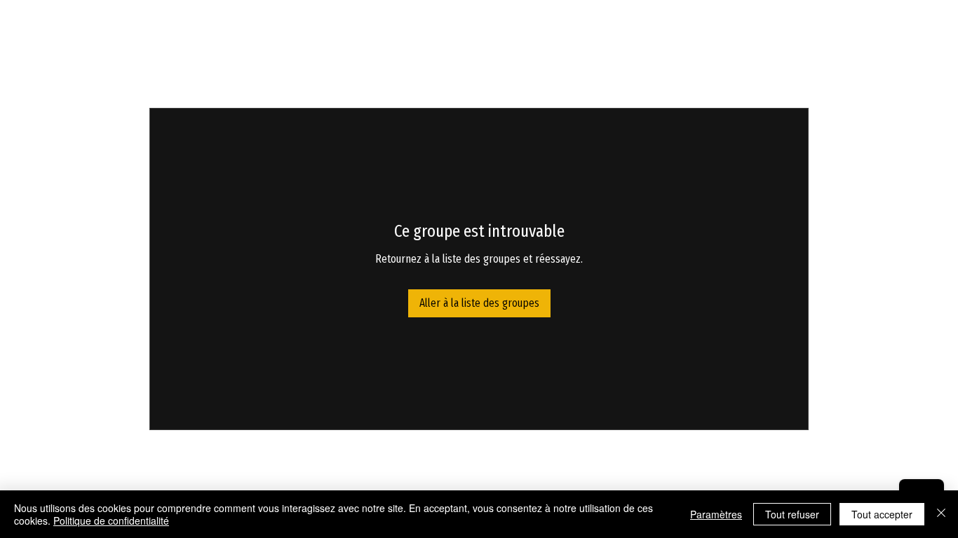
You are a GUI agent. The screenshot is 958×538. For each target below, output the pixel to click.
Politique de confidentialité (111, 520)
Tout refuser (792, 514)
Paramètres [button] (716, 514)
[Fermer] (941, 514)
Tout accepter (881, 514)
